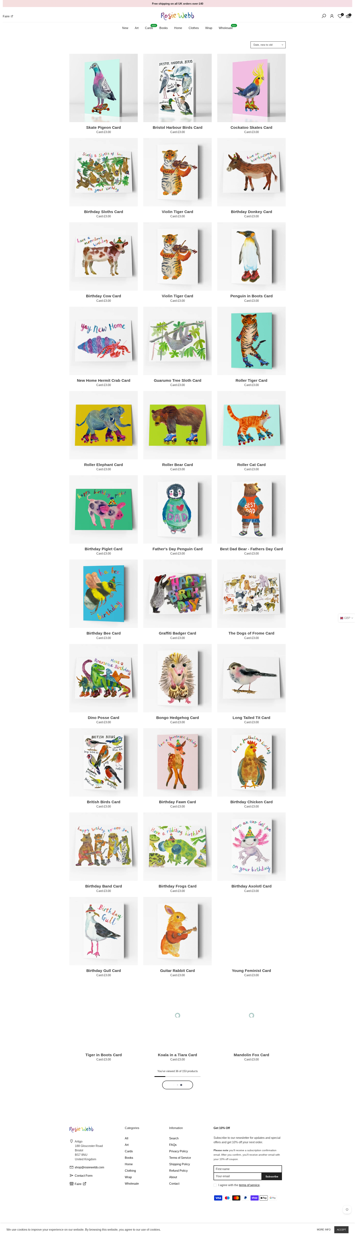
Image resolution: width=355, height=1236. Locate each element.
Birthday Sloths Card (103, 212)
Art (136, 28)
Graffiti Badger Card (177, 633)
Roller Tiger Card (251, 380)
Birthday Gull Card (103, 970)
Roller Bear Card (177, 465)
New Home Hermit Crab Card (103, 380)
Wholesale (227, 27)
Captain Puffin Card (177, 1139)
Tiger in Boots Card (103, 1055)
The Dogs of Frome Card (251, 633)
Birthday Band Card (103, 886)
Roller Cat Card (251, 465)
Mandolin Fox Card (251, 1055)
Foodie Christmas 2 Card (251, 1139)
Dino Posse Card (103, 717)
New (125, 28)
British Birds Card (103, 802)
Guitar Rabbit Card (177, 970)
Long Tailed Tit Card (251, 717)
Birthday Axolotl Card (251, 886)
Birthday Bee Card (104, 633)
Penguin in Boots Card (251, 296)
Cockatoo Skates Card (251, 127)
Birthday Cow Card (103, 296)
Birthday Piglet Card (103, 549)
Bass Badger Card (104, 1139)
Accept (341, 1229)
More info (324, 1229)
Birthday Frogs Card (178, 886)
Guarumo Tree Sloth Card (177, 380)
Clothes (194, 28)
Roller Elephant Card (103, 465)
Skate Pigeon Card (103, 127)
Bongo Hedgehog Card (177, 717)
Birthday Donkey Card (251, 212)
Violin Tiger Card (177, 212)
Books (163, 28)
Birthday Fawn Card (177, 802)
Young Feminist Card (251, 970)
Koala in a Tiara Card (177, 1055)
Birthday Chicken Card (251, 802)
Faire (6, 16)
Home (178, 28)
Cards (150, 27)
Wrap (208, 28)
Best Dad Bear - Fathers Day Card (251, 549)
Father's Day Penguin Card (178, 549)
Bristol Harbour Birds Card (177, 127)
